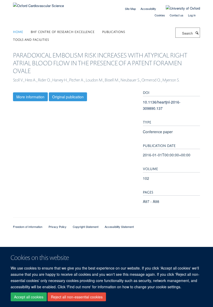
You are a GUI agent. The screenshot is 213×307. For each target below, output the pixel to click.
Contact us (176, 15)
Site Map (130, 9)
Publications (113, 31)
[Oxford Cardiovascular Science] (38, 3)
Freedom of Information (27, 227)
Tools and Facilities (31, 39)
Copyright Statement (85, 227)
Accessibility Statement (119, 227)
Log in (192, 15)
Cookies (160, 15)
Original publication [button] (68, 96)
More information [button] (30, 96)
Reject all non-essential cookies (77, 296)
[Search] (197, 33)
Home (18, 31)
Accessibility (148, 9)
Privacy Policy (57, 227)
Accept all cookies (28, 296)
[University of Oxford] (179, 8)
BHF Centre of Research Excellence (63, 31)
